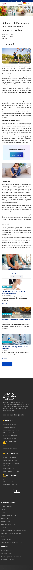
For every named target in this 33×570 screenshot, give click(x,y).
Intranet (3, 509)
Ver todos (7, 364)
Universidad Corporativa (11, 463)
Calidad (3, 512)
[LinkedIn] (15, 415)
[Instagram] (19, 1)
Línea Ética (7, 466)
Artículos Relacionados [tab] (17, 276)
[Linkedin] (16, 1)
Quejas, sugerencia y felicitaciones (11, 557)
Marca (3, 536)
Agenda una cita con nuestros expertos (16, 154)
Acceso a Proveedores (11, 446)
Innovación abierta (6, 539)
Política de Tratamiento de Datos (11, 533)
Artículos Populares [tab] (17, 273)
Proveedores (5, 518)
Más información (9, 479)
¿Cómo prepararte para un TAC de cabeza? (15, 348)
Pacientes (19, 4)
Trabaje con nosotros (10, 484)
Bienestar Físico (21, 37)
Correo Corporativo (10, 457)
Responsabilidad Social (8, 524)
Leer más (4, 303)
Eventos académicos (10, 482)
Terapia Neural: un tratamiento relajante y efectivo (13, 292)
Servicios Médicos (9, 427)
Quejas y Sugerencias (10, 435)
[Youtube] (14, 1)
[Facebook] (8, 1)
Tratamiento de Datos (10, 438)
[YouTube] (11, 415)
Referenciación (5, 521)
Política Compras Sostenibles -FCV (11, 542)
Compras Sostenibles (10, 449)
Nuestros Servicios (27, 5)
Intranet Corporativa (10, 460)
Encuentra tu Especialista (11, 430)
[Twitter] (11, 1)
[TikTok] (22, 415)
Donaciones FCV (9, 468)
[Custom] (21, 1)
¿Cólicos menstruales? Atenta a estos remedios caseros (16, 320)
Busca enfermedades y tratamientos (15, 433)
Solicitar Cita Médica (10, 424)
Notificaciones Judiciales (11, 471)
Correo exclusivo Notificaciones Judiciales (13, 530)
